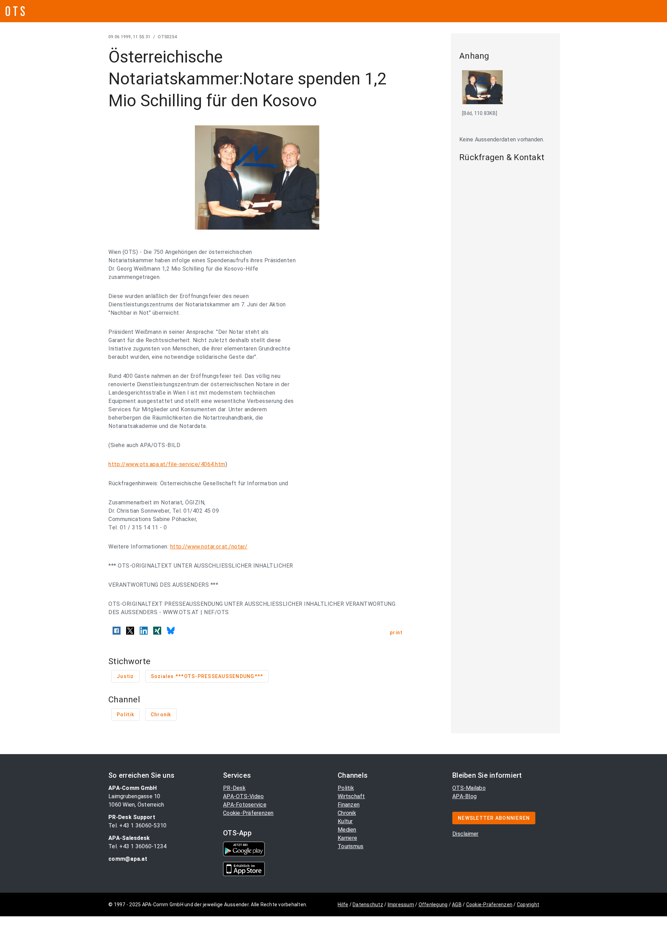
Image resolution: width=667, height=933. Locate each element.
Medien (347, 829)
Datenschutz (368, 904)
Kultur (345, 821)
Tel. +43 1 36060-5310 (137, 825)
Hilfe (343, 904)
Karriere (347, 838)
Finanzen (349, 804)
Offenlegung (433, 904)
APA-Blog (464, 796)
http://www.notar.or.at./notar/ (209, 546)
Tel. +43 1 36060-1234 (137, 846)
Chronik (347, 813)
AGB (457, 904)
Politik (346, 788)
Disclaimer (465, 834)
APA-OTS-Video (243, 796)
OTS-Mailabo (469, 788)
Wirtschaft (351, 796)
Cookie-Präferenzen (248, 813)
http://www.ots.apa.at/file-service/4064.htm (166, 464)
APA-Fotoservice (244, 804)
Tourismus (350, 846)
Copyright (528, 904)
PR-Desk (234, 788)
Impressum (401, 904)
